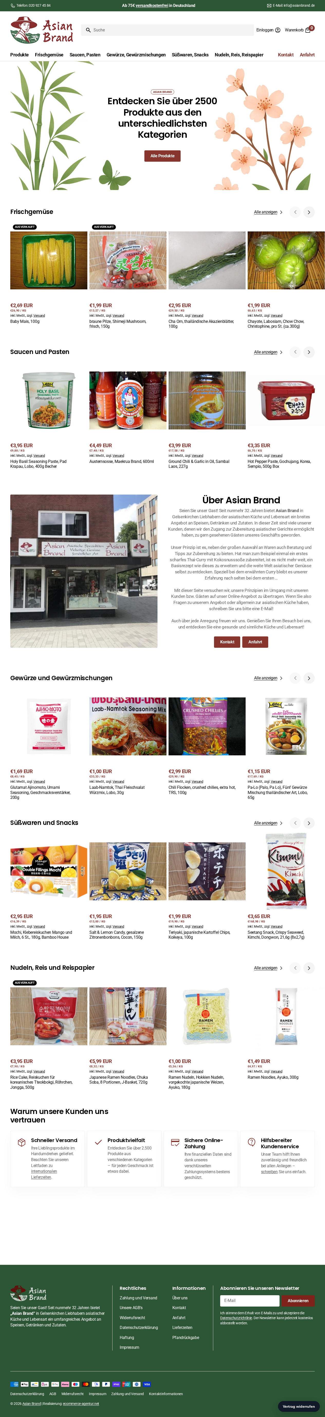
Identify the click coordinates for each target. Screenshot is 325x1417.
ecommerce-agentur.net (81, 1404)
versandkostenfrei (152, 5)
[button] (268, 30)
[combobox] (172, 30)
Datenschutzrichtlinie (236, 1318)
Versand (39, 315)
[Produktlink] (48, 273)
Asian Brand (31, 1404)
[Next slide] (309, 212)
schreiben (269, 1171)
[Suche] (86, 30)
